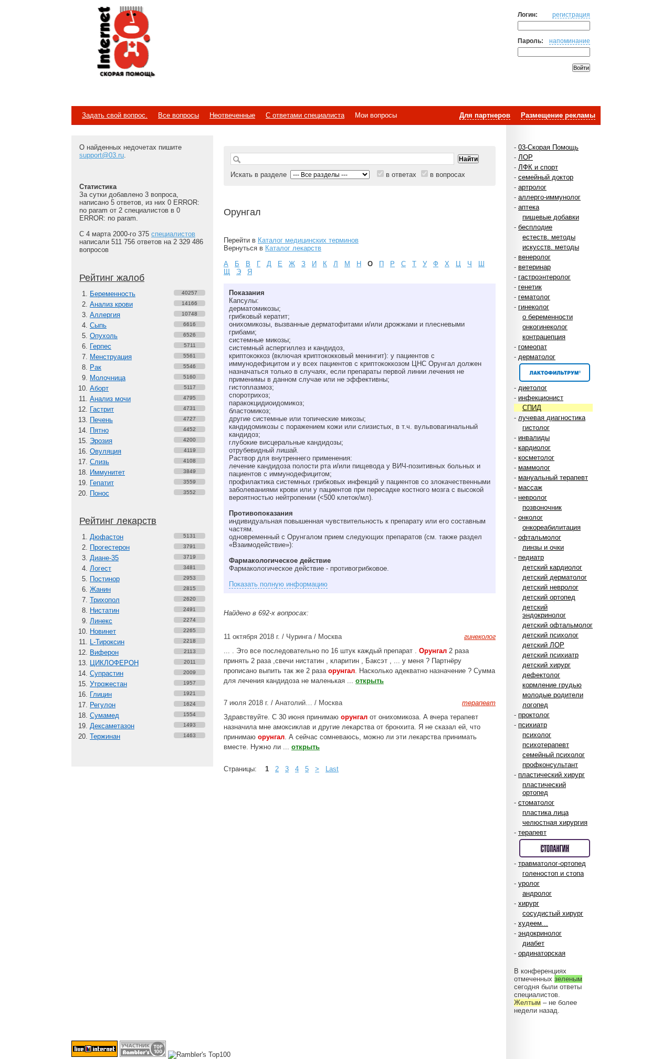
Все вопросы (178, 115)
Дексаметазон (112, 726)
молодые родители (552, 695)
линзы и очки (543, 547)
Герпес (100, 346)
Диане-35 (104, 558)
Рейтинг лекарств (117, 521)
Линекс (101, 621)
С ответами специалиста (305, 115)
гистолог (536, 428)
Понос (99, 493)
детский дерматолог (554, 577)
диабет (533, 943)
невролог (532, 497)
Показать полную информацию (278, 584)
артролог (532, 187)
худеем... (533, 923)
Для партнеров (484, 115)
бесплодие (535, 227)
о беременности (547, 317)
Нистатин (104, 610)
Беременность (112, 294)
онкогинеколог (545, 327)
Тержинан (105, 736)
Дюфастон (106, 537)
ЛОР (525, 157)
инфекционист (540, 398)
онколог (530, 517)
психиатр (532, 725)
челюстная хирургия (554, 822)
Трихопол (105, 600)
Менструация (111, 357)
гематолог (534, 297)
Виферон (104, 652)
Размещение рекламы (558, 115)
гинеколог (533, 307)
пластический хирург (551, 775)
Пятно (99, 430)
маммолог (534, 467)
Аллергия (105, 315)
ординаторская (541, 953)
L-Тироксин (107, 642)
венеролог (534, 257)
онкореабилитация (551, 527)
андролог (537, 893)
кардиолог (534, 448)
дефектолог (541, 675)
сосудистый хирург (552, 913)
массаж (530, 487)
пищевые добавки (550, 217)
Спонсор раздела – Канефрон (554, 372)
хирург (528, 903)
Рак (95, 367)
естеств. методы (548, 237)
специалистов (173, 234)
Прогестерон (110, 547)
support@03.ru (101, 155)
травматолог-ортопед (552, 863)
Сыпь (98, 325)
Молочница (107, 378)
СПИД (531, 408)
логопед (535, 705)
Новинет (103, 631)
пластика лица (545, 812)
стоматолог (536, 802)
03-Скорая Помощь (548, 147)
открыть (369, 681)
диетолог (532, 388)
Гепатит (102, 483)
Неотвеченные (232, 115)
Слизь (99, 462)
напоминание (569, 40)
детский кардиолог (552, 567)
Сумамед (104, 715)
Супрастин (106, 673)
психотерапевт (545, 745)
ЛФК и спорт (538, 167)
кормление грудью (552, 685)
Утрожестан (108, 684)
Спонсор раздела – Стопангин (554, 848)
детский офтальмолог (557, 625)
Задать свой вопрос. (115, 115)
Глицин (101, 694)
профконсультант (550, 765)
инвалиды (534, 438)
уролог (529, 883)
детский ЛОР (543, 645)
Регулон (103, 705)
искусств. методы (550, 247)
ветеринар (534, 267)
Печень (101, 420)
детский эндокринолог (544, 611)
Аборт (99, 388)
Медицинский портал (125, 42)
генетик (530, 287)
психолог (536, 735)
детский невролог (550, 587)
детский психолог (550, 635)
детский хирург (546, 665)
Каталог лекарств (293, 248)
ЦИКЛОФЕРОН (114, 663)
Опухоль (104, 336)
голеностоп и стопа (553, 873)
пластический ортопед (544, 788)
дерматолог (536, 357)
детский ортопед (548, 597)
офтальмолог (539, 537)
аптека (528, 207)
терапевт (532, 832)
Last (332, 769)
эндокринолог (540, 933)
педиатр (531, 557)
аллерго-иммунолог (549, 197)
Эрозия (101, 441)
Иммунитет (107, 472)
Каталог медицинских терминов (308, 240)
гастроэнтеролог (544, 277)
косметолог (536, 458)
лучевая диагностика (551, 418)
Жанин (100, 589)
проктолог (534, 715)
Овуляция (105, 451)
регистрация (571, 14)
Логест (100, 568)
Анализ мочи (110, 399)
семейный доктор (545, 177)
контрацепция (543, 337)
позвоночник (542, 507)
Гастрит (102, 409)
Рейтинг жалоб (111, 277)
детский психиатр (550, 655)
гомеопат (532, 347)
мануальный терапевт (553, 477)
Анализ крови (111, 304)
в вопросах (447, 175)
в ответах (401, 175)
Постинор (105, 579)
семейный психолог (553, 755)
